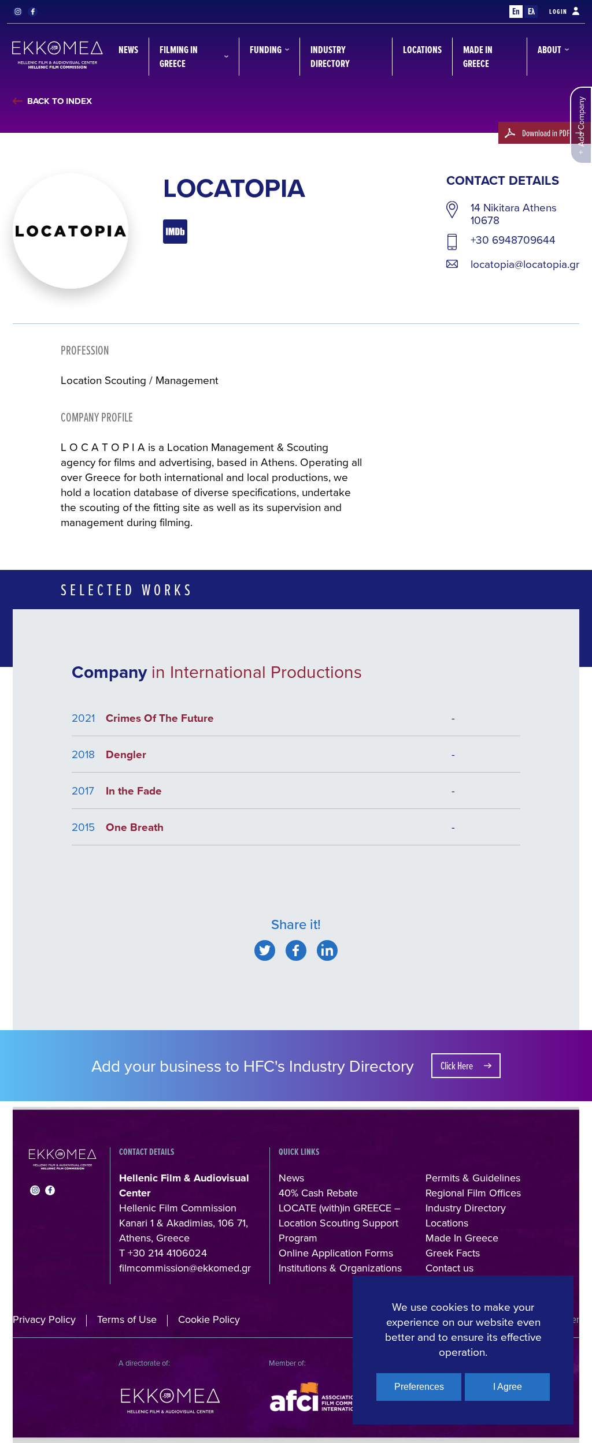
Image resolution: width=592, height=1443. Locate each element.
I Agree (507, 1387)
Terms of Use (127, 1319)
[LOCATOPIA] (264, 950)
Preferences (419, 1387)
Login (558, 11)
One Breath (135, 827)
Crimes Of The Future (160, 718)
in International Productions (256, 671)
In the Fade (134, 790)
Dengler (126, 754)
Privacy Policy (44, 1319)
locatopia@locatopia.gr (525, 264)
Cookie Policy (209, 1319)
